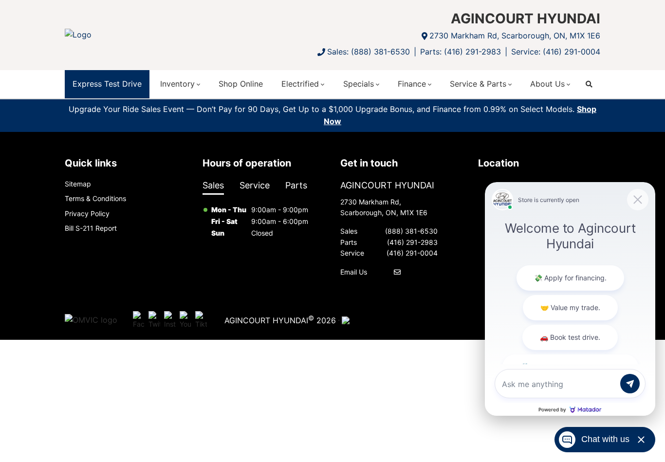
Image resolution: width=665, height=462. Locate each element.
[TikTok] (201, 320)
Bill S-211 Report (91, 228)
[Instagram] (170, 320)
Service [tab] (255, 185)
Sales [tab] (213, 185)
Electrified (300, 84)
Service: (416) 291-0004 (555, 51)
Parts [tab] (296, 185)
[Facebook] (139, 320)
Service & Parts (478, 84)
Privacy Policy (87, 213)
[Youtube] (185, 320)
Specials (358, 84)
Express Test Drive (107, 84)
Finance (412, 84)
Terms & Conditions (95, 198)
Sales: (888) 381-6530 (368, 51)
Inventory (177, 84)
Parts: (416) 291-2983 (460, 51)
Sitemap (78, 184)
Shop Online (241, 84)
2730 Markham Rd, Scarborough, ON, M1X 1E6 (514, 35)
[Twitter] (154, 320)
